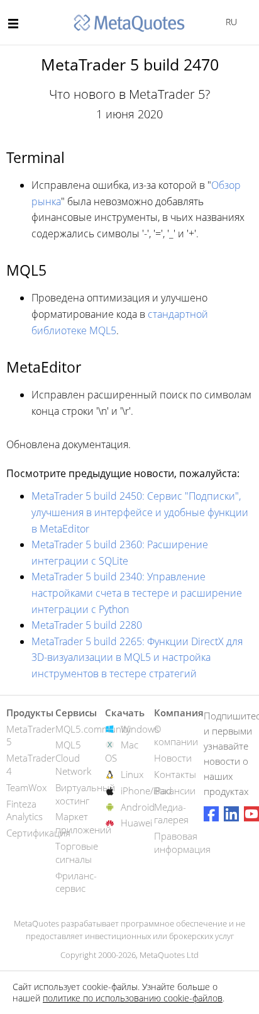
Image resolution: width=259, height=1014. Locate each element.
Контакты (175, 774)
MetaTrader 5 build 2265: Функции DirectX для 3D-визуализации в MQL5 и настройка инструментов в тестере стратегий (137, 657)
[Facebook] (211, 813)
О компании (176, 735)
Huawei (136, 822)
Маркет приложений (83, 823)
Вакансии (175, 790)
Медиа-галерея (171, 813)
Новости (173, 758)
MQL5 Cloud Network (73, 757)
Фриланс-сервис (76, 882)
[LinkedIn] (231, 813)
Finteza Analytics (24, 810)
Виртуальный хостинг (85, 794)
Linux (132, 774)
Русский (229, 22)
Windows (140, 729)
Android (138, 807)
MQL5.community (93, 729)
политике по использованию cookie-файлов (133, 998)
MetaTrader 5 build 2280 (86, 625)
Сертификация (38, 832)
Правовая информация (182, 842)
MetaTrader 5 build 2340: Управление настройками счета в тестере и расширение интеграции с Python (136, 593)
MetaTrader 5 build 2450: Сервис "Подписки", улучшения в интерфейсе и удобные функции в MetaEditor (139, 512)
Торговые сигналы (76, 852)
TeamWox (26, 787)
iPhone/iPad (146, 790)
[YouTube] (251, 813)
